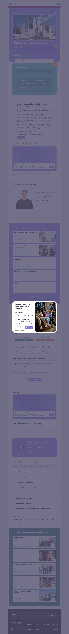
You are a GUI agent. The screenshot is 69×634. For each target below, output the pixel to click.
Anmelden (20, 327)
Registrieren (28, 327)
